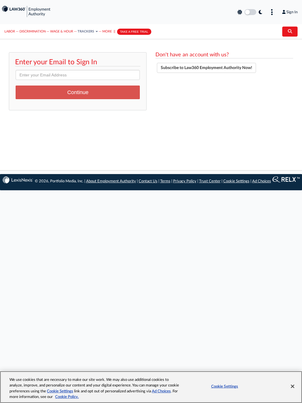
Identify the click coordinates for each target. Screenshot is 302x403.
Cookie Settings (236, 181)
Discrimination (32, 31)
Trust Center (210, 181)
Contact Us (148, 181)
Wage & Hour (61, 31)
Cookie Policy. (67, 397)
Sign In (292, 12)
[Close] (292, 386)
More (107, 31)
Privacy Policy (184, 181)
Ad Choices (261, 181)
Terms (165, 181)
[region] (151, 387)
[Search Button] (290, 32)
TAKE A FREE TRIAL (134, 31)
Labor (9, 31)
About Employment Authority (111, 181)
